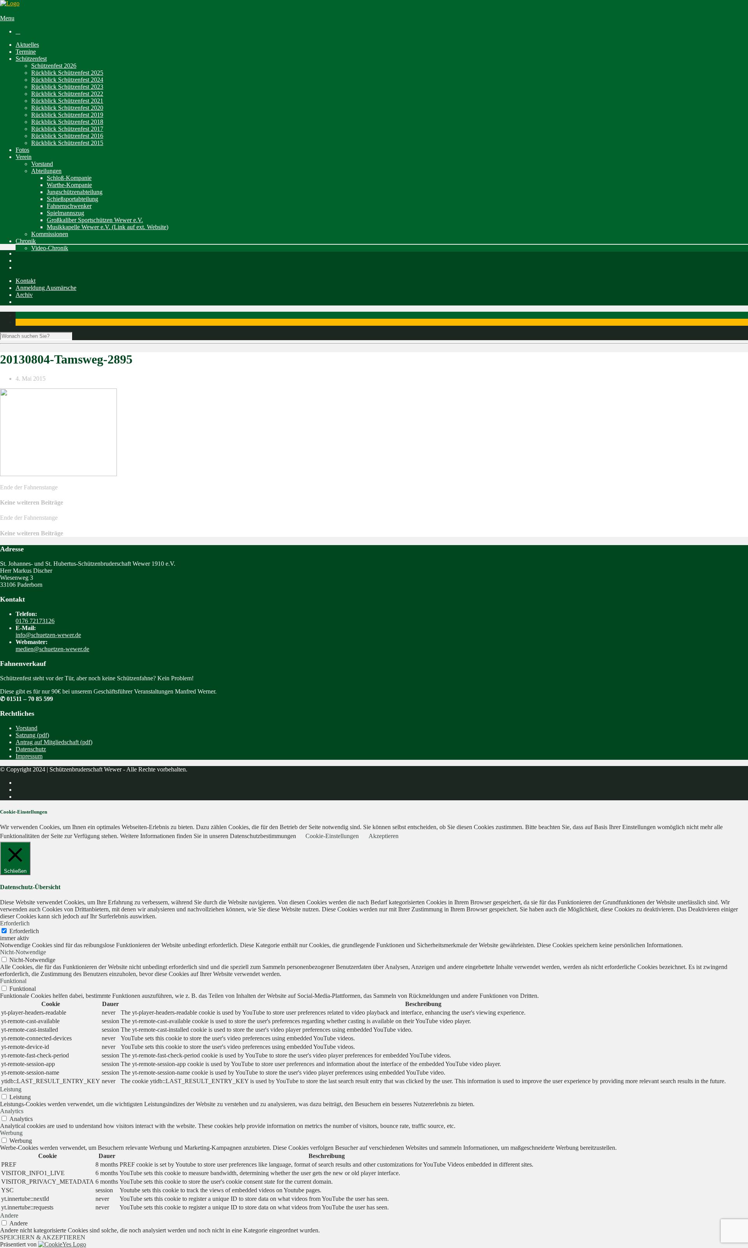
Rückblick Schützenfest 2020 (67, 107)
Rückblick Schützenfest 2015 (67, 142)
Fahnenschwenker (69, 206)
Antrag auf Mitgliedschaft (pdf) (54, 742)
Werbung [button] (11, 1133)
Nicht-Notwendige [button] (23, 952)
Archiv (24, 294)
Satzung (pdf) (32, 735)
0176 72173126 (35, 621)
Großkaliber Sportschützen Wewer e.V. (95, 220)
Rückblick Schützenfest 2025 (67, 72)
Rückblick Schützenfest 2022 (67, 93)
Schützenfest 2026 (53, 65)
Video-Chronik (49, 248)
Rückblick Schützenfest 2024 (67, 79)
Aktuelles (27, 44)
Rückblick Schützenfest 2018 (67, 121)
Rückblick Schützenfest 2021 (67, 100)
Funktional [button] (13, 981)
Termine (26, 51)
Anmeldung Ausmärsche (46, 287)
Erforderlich (24, 931)
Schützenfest (31, 58)
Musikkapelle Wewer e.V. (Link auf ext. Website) (107, 227)
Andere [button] (9, 1215)
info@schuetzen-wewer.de (48, 635)
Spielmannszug (65, 213)
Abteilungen (46, 171)
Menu (7, 18)
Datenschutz (31, 749)
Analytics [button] (11, 1111)
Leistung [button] (10, 1089)
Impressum (29, 756)
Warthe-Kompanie (69, 185)
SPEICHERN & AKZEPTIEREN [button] (42, 1237)
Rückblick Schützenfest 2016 (67, 135)
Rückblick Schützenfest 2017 (67, 128)
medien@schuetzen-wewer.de (52, 649)
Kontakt (25, 280)
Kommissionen (49, 234)
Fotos (22, 150)
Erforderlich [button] (15, 923)
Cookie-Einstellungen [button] (332, 836)
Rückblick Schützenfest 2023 (67, 86)
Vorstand (42, 164)
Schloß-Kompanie (69, 178)
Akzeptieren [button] (384, 836)
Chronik (26, 241)
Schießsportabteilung (72, 199)
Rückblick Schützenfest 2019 (67, 114)
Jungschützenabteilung (74, 192)
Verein (24, 157)
